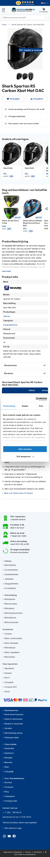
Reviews (8, 373)
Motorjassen (10, 599)
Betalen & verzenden (14, 724)
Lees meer (6, 271)
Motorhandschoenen (14, 613)
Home (4, 25)
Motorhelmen (10, 565)
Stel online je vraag (13, 828)
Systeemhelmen (11, 574)
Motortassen (10, 648)
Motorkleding (11, 595)
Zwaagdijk (9, 771)
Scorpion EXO (11, 687)
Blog (7, 791)
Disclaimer (38, 852)
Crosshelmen (10, 588)
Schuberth (9, 682)
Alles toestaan (25, 449)
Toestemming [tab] (9, 406)
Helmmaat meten (12, 737)
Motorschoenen (11, 622)
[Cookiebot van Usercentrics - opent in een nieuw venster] (36, 399)
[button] (44, 3)
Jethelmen (9, 579)
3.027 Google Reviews (27, 4)
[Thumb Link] (19, 76)
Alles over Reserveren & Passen (18, 493)
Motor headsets (11, 643)
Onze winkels (10, 744)
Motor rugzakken (12, 652)
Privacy (28, 852)
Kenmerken (10, 365)
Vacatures (9, 787)
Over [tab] (41, 406)
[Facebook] (14, 836)
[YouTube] (9, 836)
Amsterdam (9, 748)
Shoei (7, 691)
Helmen (6, 316)
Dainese (8, 673)
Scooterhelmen (11, 570)
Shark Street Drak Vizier (10, 221)
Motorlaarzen (10, 618)
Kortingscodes (11, 801)
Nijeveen (8, 762)
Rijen (7, 767)
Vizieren (8, 634)
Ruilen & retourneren (13, 719)
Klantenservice (11, 710)
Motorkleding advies (13, 733)
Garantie (8, 728)
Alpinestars (9, 668)
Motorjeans (9, 608)
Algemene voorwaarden (12, 852)
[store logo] (23, 9)
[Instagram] (4, 836)
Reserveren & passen (14, 714)
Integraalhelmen (10, 325)
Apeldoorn (9, 753)
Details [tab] (25, 406)
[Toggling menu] (3, 9)
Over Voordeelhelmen (14, 778)
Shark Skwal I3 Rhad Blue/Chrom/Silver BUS (32, 223)
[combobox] (25, 17)
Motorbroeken (11, 604)
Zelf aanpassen (24, 456)
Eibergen (8, 758)
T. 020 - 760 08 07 (13, 812)
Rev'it (7, 678)
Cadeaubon (10, 796)
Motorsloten (10, 657)
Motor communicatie (13, 638)
